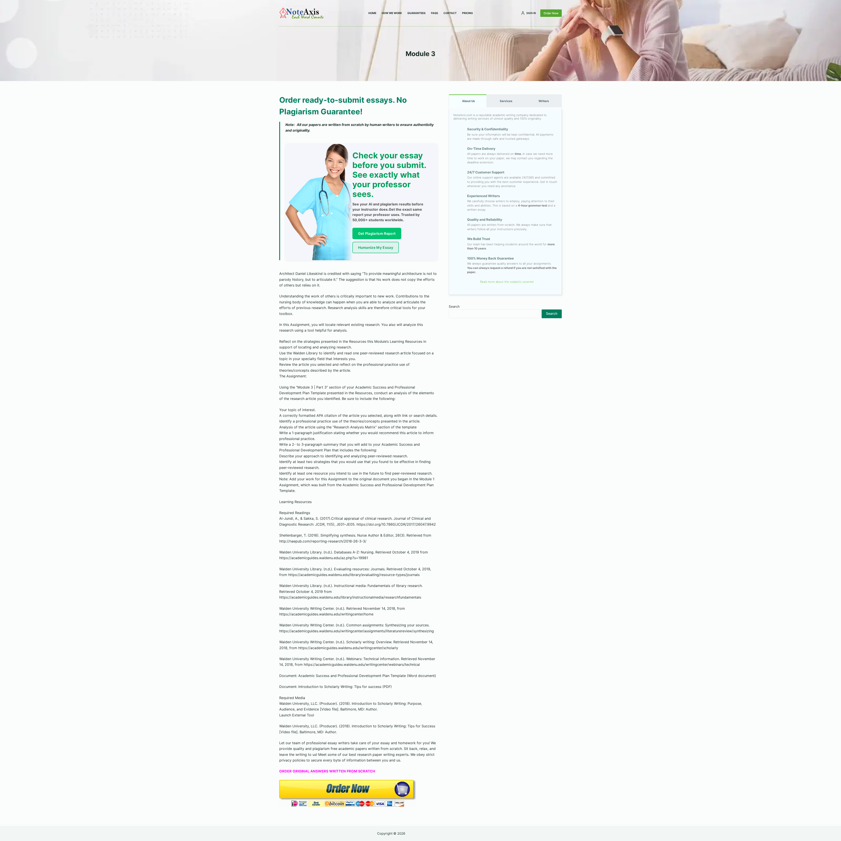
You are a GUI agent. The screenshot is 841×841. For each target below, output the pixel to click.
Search (454, 306)
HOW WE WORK (392, 13)
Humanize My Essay (375, 247)
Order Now (551, 13)
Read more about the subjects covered (506, 281)
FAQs (434, 13)
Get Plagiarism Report (377, 233)
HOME (372, 13)
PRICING (467, 13)
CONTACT (450, 13)
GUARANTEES (416, 13)
